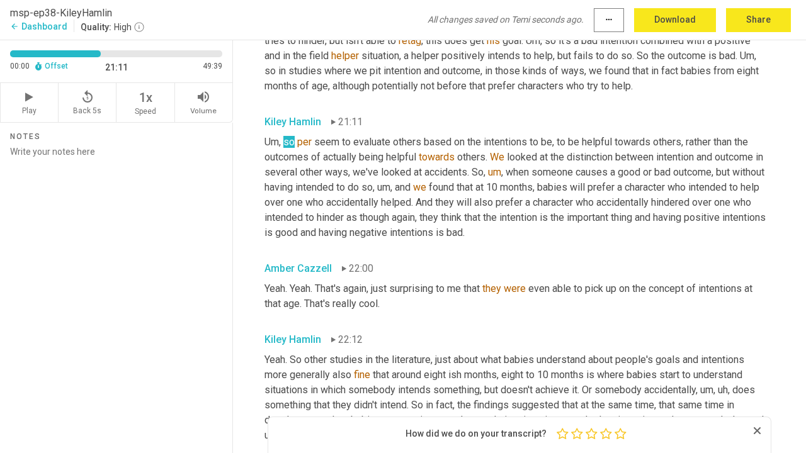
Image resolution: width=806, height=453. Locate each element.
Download (675, 19)
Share (758, 19)
